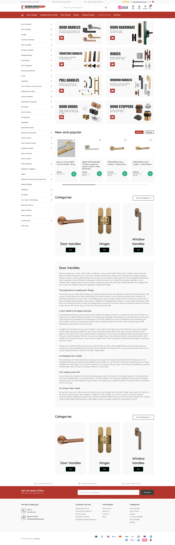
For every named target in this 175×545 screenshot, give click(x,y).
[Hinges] (104, 220)
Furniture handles (136, 517)
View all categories (142, 198)
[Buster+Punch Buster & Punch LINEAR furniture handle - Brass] (66, 148)
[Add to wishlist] (74, 140)
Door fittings (65, 15)
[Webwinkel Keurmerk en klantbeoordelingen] (123, 7)
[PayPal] (114, 537)
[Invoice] (150, 540)
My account (107, 508)
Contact (106, 514)
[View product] (73, 174)
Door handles (32, 15)
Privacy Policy (80, 514)
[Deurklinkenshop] (33, 8)
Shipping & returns (82, 508)
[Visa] (126, 537)
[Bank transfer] (132, 537)
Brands (132, 522)
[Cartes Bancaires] (126, 540)
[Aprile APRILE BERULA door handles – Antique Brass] (117, 148)
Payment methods (82, 517)
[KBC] (138, 540)
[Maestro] (144, 537)
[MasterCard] (120, 537)
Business (117, 15)
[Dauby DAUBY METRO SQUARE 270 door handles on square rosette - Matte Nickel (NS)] (92, 148)
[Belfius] (132, 540)
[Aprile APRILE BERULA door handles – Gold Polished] (143, 148)
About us (106, 511)
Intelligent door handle (49, 15)
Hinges (76, 15)
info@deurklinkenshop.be (35, 519)
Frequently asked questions (85, 519)
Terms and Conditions (83, 511)
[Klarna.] (144, 540)
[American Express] (150, 537)
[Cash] (102, 537)
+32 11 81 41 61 (31, 512)
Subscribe (147, 492)
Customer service (104, 15)
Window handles (88, 15)
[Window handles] (138, 218)
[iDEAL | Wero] (108, 537)
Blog (104, 517)
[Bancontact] (138, 537)
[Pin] (96, 537)
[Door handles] (70, 220)
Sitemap (37, 538)
